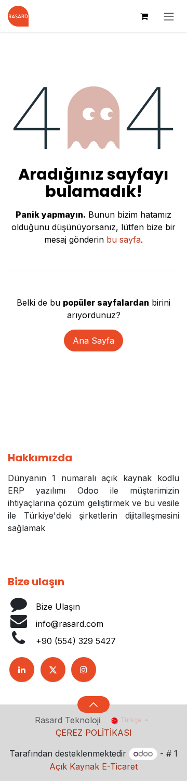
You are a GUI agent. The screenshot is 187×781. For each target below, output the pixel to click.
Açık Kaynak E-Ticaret (93, 766)
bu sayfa (123, 239)
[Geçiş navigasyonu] (168, 16)
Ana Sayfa (93, 340)
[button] (93, 704)
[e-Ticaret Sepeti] (143, 16)
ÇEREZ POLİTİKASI (94, 732)
